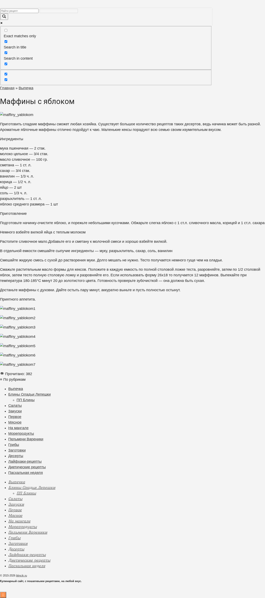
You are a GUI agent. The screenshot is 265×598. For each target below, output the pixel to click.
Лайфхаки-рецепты (25, 461)
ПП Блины (26, 400)
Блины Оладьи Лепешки (29, 394)
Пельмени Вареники (25, 439)
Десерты (15, 456)
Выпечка (15, 389)
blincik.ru (21, 575)
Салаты (15, 405)
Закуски (15, 411)
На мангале (18, 428)
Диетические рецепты (27, 467)
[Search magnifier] (4, 16)
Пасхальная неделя (25, 473)
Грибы (13, 445)
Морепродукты (21, 433)
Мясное (15, 422)
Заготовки (17, 450)
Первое (14, 417)
